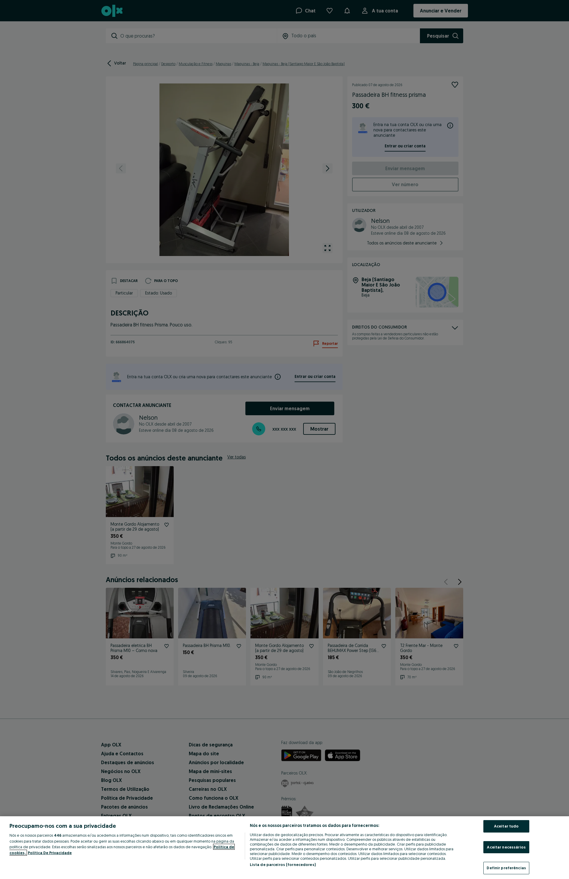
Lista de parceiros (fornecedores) (283, 864)
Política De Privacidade (50, 852)
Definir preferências (506, 867)
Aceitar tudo (506, 826)
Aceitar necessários (506, 847)
